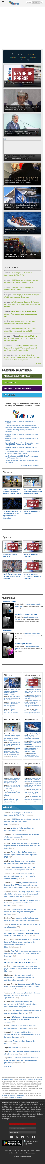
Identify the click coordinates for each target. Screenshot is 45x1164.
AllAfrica (14, 3)
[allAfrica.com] (22, 414)
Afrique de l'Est (31, 719)
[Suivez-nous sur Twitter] (17, 1137)
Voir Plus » (8, 1067)
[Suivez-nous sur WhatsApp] (28, 1137)
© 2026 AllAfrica (11, 1150)
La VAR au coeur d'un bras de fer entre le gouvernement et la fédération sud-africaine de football (22, 304)
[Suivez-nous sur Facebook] (11, 1137)
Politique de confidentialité (30, 1150)
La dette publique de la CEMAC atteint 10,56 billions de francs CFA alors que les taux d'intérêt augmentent (22, 357)
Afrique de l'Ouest (12, 764)
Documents (7, 631)
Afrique (7, 675)
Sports (6, 537)
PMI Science (9, 395)
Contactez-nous (16, 1153)
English (29, 2)
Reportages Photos (23, 643)
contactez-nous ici (16, 1097)
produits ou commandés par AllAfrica (13, 1095)
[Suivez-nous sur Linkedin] (22, 1137)
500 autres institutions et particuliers (31, 1079)
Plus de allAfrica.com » (30, 465)
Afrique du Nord (31, 764)
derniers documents (32, 634)
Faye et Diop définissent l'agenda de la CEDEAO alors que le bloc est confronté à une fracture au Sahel (20, 348)
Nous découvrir (31, 1153)
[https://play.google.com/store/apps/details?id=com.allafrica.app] (12, 1143)
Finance (7, 472)
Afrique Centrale (11, 719)
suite (38, 363)
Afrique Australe (31, 675)
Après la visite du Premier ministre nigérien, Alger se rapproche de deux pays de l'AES (20, 314)
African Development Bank (17, 376)
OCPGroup (9, 382)
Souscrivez (14, 1132)
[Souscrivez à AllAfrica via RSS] (33, 1137)
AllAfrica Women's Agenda (17, 389)
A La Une (10, 267)
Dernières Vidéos (9, 601)
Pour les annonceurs (18, 1128)
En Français (36, 2)
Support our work (16, 1124)
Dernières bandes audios (26, 614)
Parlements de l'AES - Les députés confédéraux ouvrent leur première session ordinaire (21, 338)
